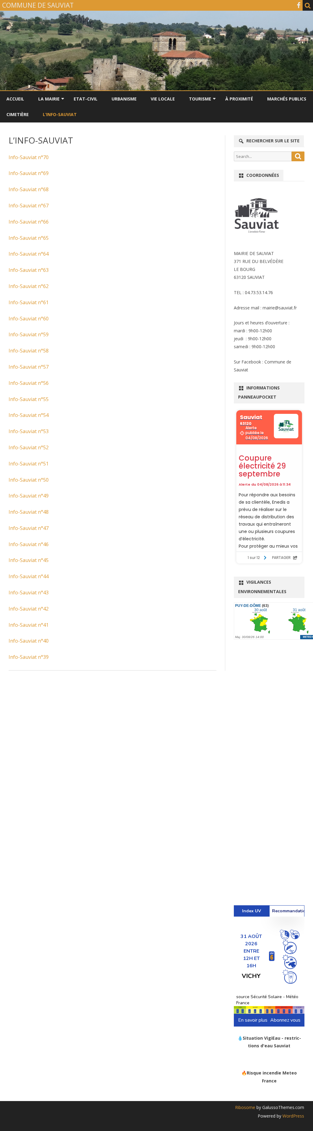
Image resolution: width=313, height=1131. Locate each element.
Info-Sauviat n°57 (29, 366)
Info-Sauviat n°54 (29, 415)
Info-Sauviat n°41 (29, 625)
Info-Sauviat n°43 (29, 592)
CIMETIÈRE (17, 114)
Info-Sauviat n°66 (29, 221)
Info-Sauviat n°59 (29, 334)
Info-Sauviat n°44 (29, 576)
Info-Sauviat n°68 (29, 189)
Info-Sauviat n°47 (29, 528)
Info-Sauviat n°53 (29, 431)
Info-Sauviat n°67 (29, 205)
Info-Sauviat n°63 (29, 270)
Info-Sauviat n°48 (29, 512)
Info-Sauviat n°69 (29, 173)
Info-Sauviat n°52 (29, 447)
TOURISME (200, 99)
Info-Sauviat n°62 (29, 286)
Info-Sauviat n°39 (29, 657)
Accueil (15, 99)
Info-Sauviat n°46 (29, 544)
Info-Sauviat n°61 (29, 302)
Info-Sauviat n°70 (29, 157)
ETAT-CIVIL (86, 99)
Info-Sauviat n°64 (29, 253)
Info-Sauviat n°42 (29, 608)
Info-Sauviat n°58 (29, 350)
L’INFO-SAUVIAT (60, 114)
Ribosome (245, 1107)
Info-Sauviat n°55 (29, 399)
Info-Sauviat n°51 (29, 463)
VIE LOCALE (163, 99)
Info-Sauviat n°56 (29, 383)
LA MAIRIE (49, 99)
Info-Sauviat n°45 (29, 560)
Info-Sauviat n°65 (29, 238)
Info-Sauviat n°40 (29, 640)
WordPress (292, 1116)
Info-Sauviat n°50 (29, 479)
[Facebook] (298, 5)
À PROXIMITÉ (239, 99)
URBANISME (124, 99)
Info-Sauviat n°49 (29, 495)
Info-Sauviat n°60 (29, 318)
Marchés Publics (286, 99)
